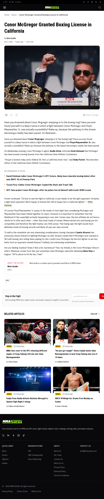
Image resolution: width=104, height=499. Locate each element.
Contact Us (58, 459)
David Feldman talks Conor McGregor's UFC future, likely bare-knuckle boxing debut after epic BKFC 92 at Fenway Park (50, 178)
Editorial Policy (60, 471)
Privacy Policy (59, 467)
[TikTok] (100, 2)
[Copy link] (16, 115)
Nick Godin (11, 38)
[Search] (99, 7)
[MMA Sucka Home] (52, 7)
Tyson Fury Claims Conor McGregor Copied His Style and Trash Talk (39, 184)
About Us (57, 451)
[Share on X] (11, 115)
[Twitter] (84, 2)
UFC (7, 280)
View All (94, 314)
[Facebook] (88, 2)
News (14, 15)
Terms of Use (22, 491)
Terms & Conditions (61, 475)
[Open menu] (4, 7)
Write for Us (58, 463)
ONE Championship (35, 455)
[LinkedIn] (96, 2)
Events (4, 455)
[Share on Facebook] (6, 115)
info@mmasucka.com (88, 451)
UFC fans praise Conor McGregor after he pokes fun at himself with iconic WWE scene (48, 190)
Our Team (58, 455)
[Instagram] (92, 2)
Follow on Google (92, 115)
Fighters (5, 459)
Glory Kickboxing (34, 459)
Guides (4, 463)
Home (6, 15)
